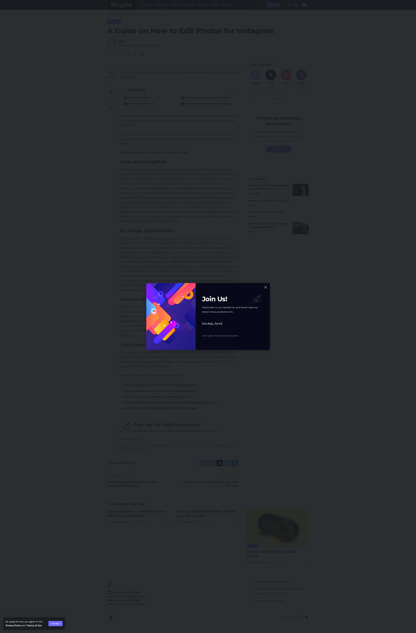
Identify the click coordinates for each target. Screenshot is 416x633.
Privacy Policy (14, 625)
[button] (55, 623)
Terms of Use (34, 625)
